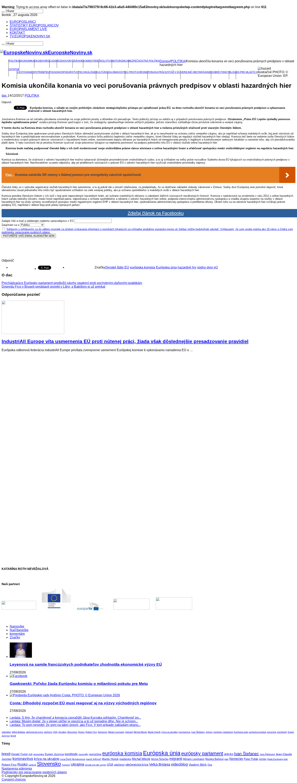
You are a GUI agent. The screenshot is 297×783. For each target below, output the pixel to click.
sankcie (32, 765)
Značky (15, 637)
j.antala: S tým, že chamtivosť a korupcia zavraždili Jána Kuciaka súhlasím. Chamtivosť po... (75, 717)
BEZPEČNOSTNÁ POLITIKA (144, 60)
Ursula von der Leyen (95, 765)
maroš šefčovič (93, 759)
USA (55, 732)
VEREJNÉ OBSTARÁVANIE (196, 72)
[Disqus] (148, 405)
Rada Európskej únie (277, 759)
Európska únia (166, 267)
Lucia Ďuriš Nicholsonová (72, 759)
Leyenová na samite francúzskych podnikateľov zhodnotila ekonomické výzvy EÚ (86, 664)
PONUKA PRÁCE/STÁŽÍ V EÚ (164, 72)
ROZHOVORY (65, 60)
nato (226, 759)
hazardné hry (187, 267)
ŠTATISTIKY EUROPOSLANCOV (34, 25)
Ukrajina (62, 732)
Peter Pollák (251, 759)
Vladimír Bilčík (198, 764)
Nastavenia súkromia (17, 768)
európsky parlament (223, 732)
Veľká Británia (18, 732)
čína (209, 764)
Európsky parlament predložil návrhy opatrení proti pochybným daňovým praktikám (72, 283)
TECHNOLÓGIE (87, 72)
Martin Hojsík (154, 732)
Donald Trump (19, 754)
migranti (129, 732)
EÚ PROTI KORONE (136, 72)
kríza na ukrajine (169, 732)
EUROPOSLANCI (23, 21)
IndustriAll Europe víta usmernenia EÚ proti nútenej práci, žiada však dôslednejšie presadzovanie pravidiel (125, 341)
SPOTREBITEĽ (41, 72)
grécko (209, 732)
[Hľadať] (3, 12)
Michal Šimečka (160, 759)
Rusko (81, 732)
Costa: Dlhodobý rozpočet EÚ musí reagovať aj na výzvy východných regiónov (83, 703)
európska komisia (142, 267)
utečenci (48, 732)
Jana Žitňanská (267, 754)
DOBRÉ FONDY (220, 72)
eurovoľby (83, 754)
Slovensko (72, 732)
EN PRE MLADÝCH (247, 72)
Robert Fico (91, 732)
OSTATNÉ (14, 69)
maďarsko (125, 759)
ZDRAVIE (78, 60)
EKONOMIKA (27, 60)
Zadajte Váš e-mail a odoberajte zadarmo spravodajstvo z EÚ (38, 220)
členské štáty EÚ (117, 267)
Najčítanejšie (19, 630)
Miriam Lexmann (116, 732)
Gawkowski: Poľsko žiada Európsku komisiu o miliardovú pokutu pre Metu (79, 684)
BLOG (232, 72)
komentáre (17, 633)
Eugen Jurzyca (54, 754)
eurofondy (282, 732)
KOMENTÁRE (91, 60)
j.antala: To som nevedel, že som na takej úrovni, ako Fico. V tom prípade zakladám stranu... (75, 725)
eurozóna (271, 732)
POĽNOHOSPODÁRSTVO (63, 72)
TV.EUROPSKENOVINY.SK (30, 36)
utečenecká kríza (34, 732)
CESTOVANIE (24, 72)
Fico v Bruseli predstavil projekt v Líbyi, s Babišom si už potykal (53, 286)
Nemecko (102, 732)
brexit (13, 735)
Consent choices (14, 779)
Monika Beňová (214, 759)
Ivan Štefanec (198, 732)
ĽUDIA (53, 60)
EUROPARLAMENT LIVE (28, 29)
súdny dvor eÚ (207, 267)
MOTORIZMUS (120, 60)
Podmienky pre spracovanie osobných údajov (34, 772)
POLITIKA (14, 60)
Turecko (66, 765)
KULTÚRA (101, 72)
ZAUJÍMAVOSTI (116, 72)
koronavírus (185, 732)
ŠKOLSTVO (105, 60)
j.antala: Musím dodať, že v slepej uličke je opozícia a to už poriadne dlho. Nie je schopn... (74, 721)
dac (5, 95)
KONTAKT (17, 32)
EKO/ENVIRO (41, 60)
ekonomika (38, 754)
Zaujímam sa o (10, 224)
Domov (165, 61)
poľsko (262, 759)
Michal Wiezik (140, 732)
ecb (30, 754)
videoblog (6, 732)
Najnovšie (17, 626)
